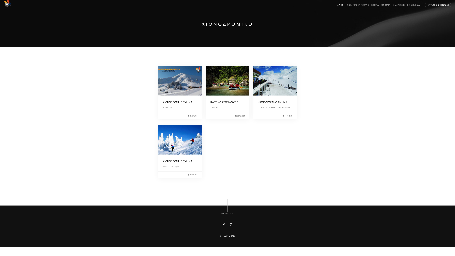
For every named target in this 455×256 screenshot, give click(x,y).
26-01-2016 (288, 116)
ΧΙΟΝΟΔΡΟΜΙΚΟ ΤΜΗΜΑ (177, 102)
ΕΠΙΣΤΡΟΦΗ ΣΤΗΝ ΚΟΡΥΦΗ (227, 215)
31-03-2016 (241, 116)
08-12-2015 (193, 175)
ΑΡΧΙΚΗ (340, 5)
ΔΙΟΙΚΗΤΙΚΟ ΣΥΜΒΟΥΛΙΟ (358, 5)
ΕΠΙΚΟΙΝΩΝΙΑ (413, 5)
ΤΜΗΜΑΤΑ (385, 5)
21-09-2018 (193, 116)
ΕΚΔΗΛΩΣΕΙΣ (399, 5)
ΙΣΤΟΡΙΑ (375, 5)
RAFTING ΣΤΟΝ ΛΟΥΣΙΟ (224, 102)
